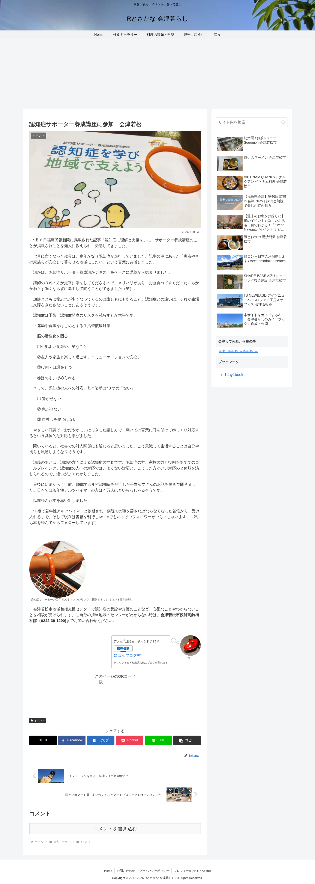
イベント (39, 720)
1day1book (233, 375)
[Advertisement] (157, 74)
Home (108, 870)
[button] (187, 740)
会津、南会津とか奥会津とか (238, 351)
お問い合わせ (126, 870)
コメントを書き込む (115, 828)
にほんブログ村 (127, 655)
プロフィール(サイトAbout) (192, 870)
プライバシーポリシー (154, 870)
